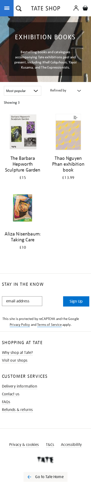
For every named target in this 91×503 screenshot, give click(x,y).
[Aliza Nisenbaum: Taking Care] (23, 208)
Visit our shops (14, 360)
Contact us (11, 394)
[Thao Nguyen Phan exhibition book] (68, 133)
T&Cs (50, 444)
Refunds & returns (17, 409)
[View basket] (85, 8)
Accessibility (71, 444)
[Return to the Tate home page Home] (45, 9)
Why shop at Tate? (17, 352)
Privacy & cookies (24, 444)
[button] (19, 9)
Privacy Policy (20, 324)
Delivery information (19, 386)
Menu (8, 8)
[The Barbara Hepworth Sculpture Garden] (23, 133)
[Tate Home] (45, 460)
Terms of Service (49, 324)
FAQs (6, 402)
